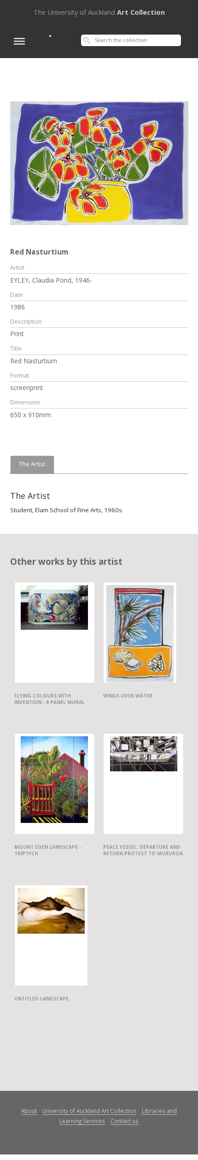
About (29, 1110)
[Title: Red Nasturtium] (99, 162)
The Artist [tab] (32, 464)
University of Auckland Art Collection (89, 1110)
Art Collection (99, 12)
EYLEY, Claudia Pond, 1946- (51, 280)
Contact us (125, 1120)
